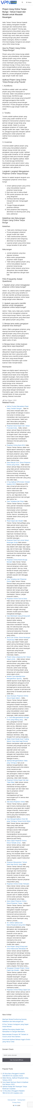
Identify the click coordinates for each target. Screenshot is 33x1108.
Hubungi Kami (12, 1100)
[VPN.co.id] (9, 2)
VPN (15, 1105)
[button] (22, 2)
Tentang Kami (21, 1100)
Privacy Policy (16, 1102)
